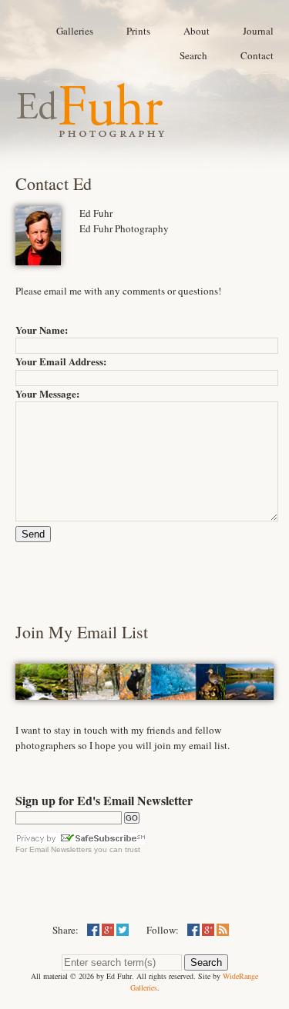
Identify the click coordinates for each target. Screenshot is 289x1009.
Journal (258, 31)
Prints (138, 31)
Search (193, 55)
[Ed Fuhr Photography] (90, 131)
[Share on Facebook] (93, 930)
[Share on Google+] (108, 930)
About (196, 31)
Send (33, 534)
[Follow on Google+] (208, 930)
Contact (257, 55)
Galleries (74, 31)
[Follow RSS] (223, 930)
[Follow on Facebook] (193, 930)
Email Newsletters (60, 849)
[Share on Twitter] (122, 930)
